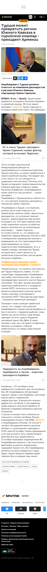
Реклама (13, 526)
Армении (17, 107)
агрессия (5, 471)
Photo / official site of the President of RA (16, 74)
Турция (34, 466)
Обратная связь (7, 544)
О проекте (5, 523)
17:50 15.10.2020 (7, 44)
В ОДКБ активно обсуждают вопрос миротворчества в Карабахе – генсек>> (21, 263)
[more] (43, 158)
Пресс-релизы (23, 526)
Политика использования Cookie (14, 536)
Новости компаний (8, 529)
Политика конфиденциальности (13, 532)
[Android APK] (8, 551)
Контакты (5, 526)
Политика (40, 502)
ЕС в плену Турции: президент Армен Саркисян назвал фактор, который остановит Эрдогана (22, 150)
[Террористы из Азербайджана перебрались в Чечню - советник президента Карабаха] (23, 350)
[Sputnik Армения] (7, 18)
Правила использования (19, 523)
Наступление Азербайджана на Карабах (15, 462)
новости (5, 502)
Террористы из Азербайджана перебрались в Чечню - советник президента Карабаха (23, 372)
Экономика (27, 502)
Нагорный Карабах (8, 466)
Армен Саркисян (23, 466)
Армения (16, 502)
